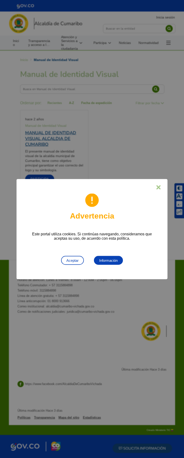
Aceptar (72, 260)
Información (108, 260)
